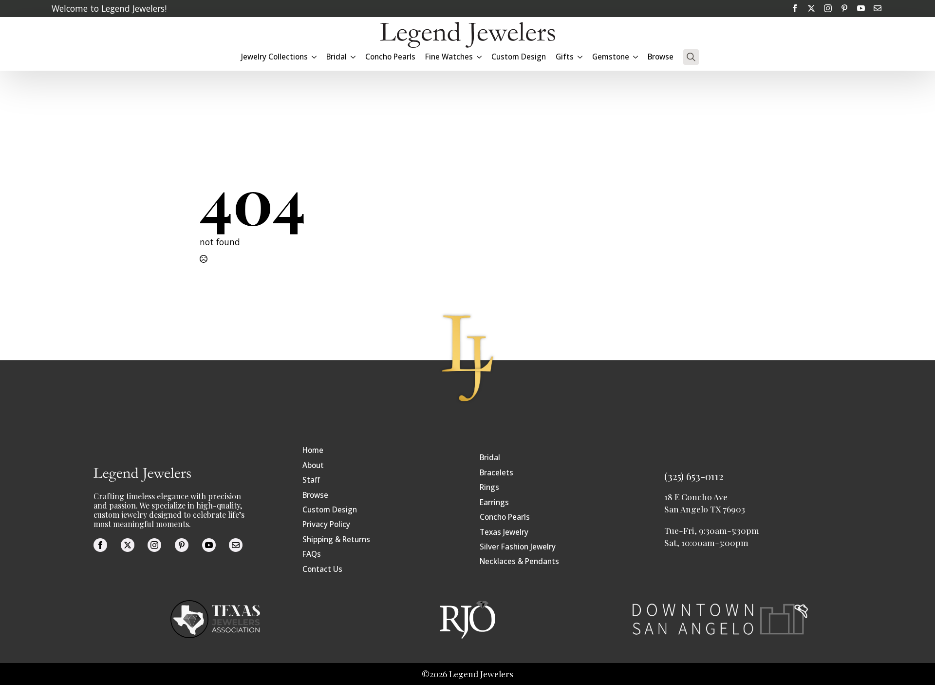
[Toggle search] (691, 57)
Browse (660, 57)
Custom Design (518, 57)
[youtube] (861, 8)
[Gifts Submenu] (580, 56)
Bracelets (496, 473)
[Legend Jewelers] (467, 35)
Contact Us (322, 569)
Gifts (565, 57)
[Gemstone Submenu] (636, 56)
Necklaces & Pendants (519, 561)
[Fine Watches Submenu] (479, 56)
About (313, 465)
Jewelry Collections (274, 57)
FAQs (311, 554)
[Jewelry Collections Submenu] (314, 56)
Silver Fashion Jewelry (518, 547)
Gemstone (610, 57)
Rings (489, 487)
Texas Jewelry (504, 532)
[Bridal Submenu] (353, 56)
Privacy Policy (326, 524)
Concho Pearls (390, 57)
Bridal (490, 457)
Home (312, 450)
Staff (311, 480)
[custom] (844, 8)
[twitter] (811, 8)
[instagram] (828, 8)
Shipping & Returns (336, 539)
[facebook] (795, 8)
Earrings (494, 502)
